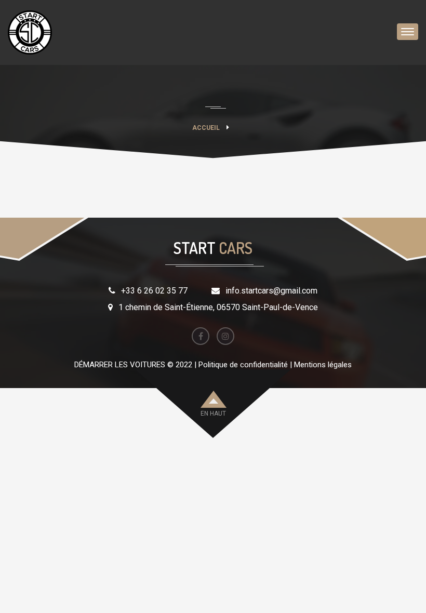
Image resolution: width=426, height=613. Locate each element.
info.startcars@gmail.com (271, 291)
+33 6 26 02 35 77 (154, 291)
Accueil (206, 127)
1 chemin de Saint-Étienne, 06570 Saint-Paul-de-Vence (218, 307)
